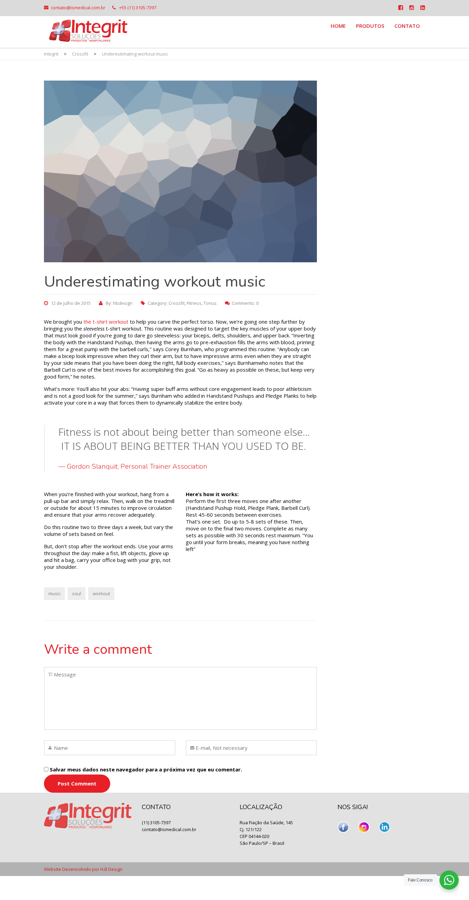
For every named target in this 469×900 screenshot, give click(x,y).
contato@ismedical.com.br (78, 7)
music (54, 593)
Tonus (210, 303)
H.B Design (111, 869)
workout (101, 593)
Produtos (370, 25)
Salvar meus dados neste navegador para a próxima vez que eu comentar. (146, 769)
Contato (407, 25)
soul (76, 593)
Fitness (194, 303)
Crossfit (177, 303)
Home (338, 25)
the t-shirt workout (105, 321)
